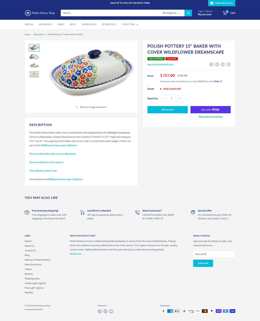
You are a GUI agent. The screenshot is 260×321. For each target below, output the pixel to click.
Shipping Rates (89, 24)
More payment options (211, 116)
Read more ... (77, 253)
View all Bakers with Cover (43, 170)
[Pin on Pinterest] (217, 64)
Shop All (29, 24)
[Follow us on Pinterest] (105, 311)
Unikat (61, 24)
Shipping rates (32, 278)
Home (27, 34)
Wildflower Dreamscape (160, 64)
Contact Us (30, 250)
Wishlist (29, 292)
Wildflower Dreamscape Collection (59, 145)
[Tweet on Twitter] (223, 64)
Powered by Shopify (34, 309)
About (73, 24)
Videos (28, 269)
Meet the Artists (33, 264)
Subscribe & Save (224, 3)
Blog (27, 255)
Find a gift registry (34, 287)
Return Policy (109, 24)
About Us (29, 245)
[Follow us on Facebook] (100, 311)
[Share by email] (228, 64)
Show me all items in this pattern (46, 162)
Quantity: (152, 98)
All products (39, 34)
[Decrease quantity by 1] (163, 98)
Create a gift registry (35, 283)
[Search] (188, 13)
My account (204, 14)
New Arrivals (45, 24)
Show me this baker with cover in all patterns (52, 153)
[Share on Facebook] (211, 64)
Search (28, 241)
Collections (128, 24)
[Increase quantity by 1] (179, 98)
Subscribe (203, 263)
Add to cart (167, 109)
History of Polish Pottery (37, 259)
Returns (29, 273)
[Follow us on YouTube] (111, 311)
